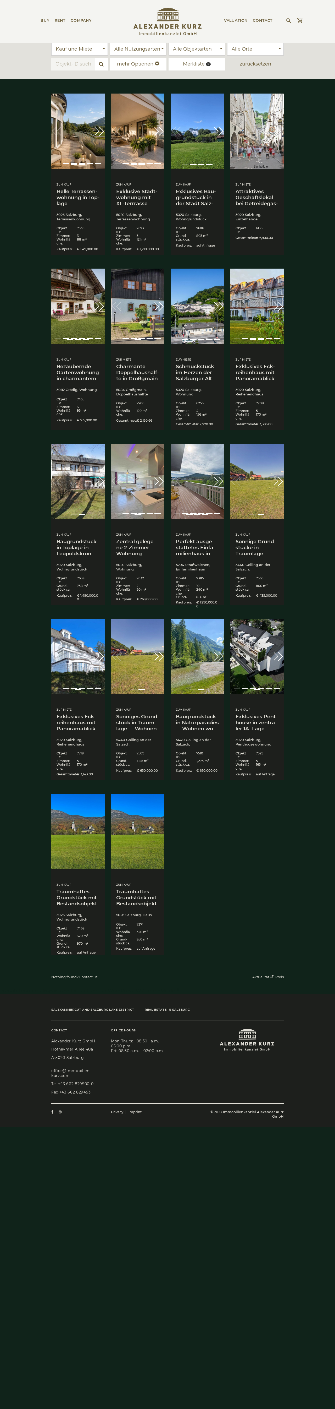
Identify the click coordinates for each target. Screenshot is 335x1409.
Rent (60, 20)
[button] (99, 131)
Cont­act (262, 20)
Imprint (135, 1112)
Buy (45, 20)
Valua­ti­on (236, 20)
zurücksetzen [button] (255, 64)
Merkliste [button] (196, 64)
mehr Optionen (136, 64)
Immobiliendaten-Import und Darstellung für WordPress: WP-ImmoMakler (90, 990)
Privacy (117, 1112)
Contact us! (88, 977)
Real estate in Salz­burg (167, 1009)
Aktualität (261, 977)
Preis (279, 977)
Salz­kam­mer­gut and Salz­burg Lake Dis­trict (92, 1009)
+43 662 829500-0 (76, 1083)
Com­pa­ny (81, 20)
